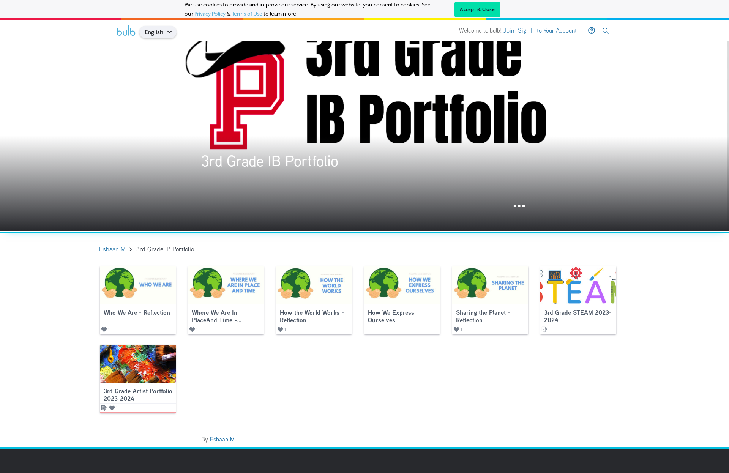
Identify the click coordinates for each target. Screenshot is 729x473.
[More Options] (519, 206)
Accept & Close (477, 9)
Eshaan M (222, 439)
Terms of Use (247, 14)
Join (508, 30)
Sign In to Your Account (547, 30)
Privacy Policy (210, 14)
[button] (172, 32)
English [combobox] (154, 32)
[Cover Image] (364, 136)
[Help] (591, 30)
